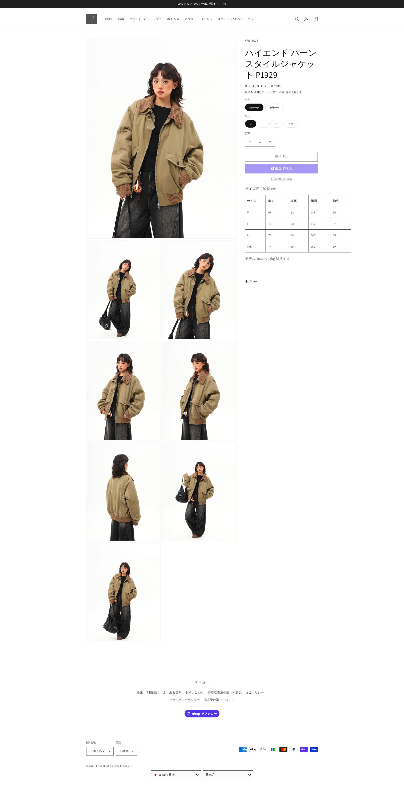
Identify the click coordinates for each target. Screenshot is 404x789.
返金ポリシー (255, 692)
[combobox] (176, 774)
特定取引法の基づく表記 (225, 692)
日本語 (124, 751)
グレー (276, 108)
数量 (248, 133)
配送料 (255, 92)
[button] (137, 19)
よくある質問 (172, 692)
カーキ (256, 108)
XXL (293, 125)
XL (278, 125)
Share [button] (254, 281)
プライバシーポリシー (184, 700)
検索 (140, 692)
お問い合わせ (195, 692)
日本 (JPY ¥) (98, 751)
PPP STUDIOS (102, 765)
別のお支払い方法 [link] (281, 178)
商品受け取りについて (219, 700)
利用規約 (153, 692)
